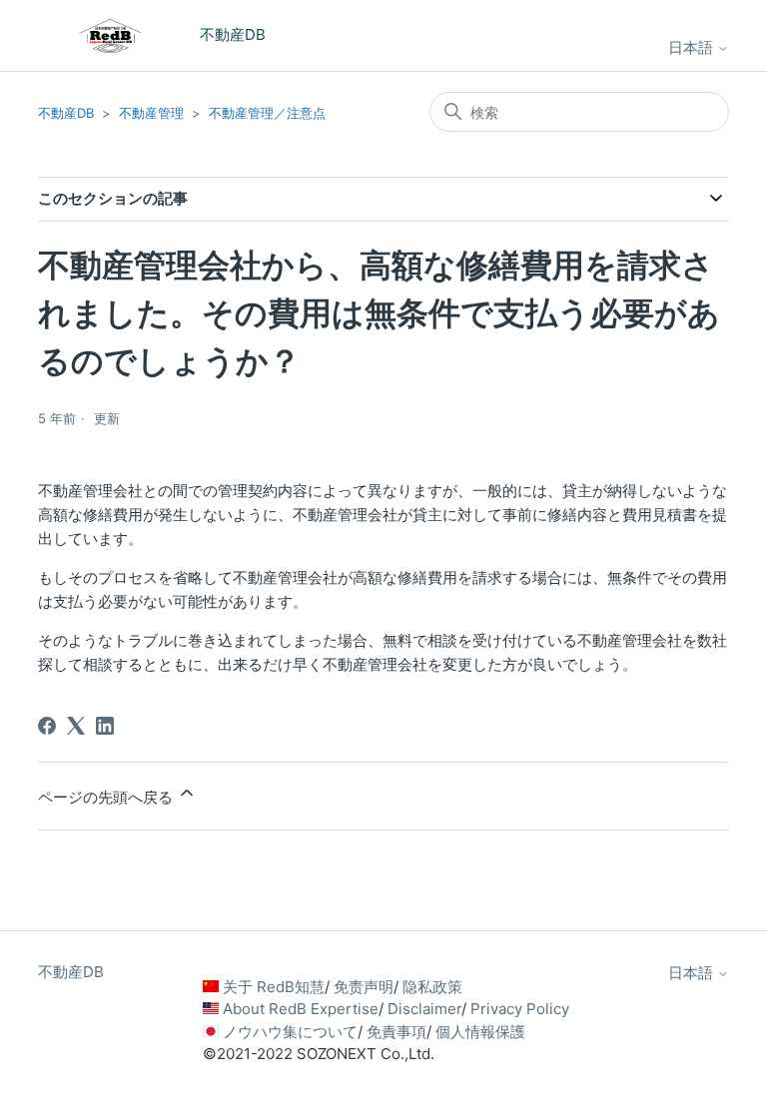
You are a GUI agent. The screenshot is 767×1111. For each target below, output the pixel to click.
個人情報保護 (480, 1031)
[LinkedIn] (105, 726)
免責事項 (396, 1031)
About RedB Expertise (301, 1008)
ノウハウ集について (290, 1031)
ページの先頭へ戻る (107, 797)
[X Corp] (76, 726)
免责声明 (363, 986)
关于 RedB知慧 (274, 986)
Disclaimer (424, 1008)
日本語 (692, 47)
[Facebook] (47, 726)
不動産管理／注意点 (267, 113)
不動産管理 (151, 113)
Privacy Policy (519, 1008)
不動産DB (66, 113)
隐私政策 (432, 986)
